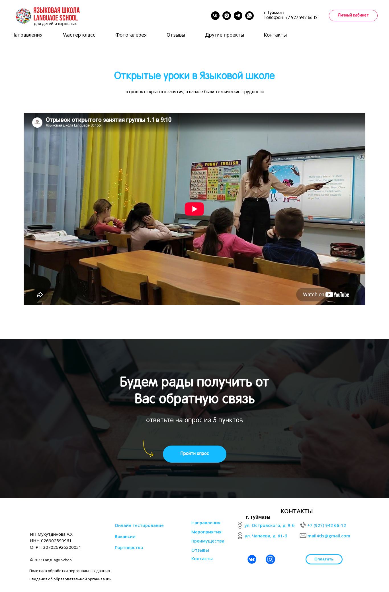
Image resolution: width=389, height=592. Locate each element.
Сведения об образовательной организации (70, 578)
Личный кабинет (353, 15)
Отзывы (200, 550)
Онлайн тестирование (139, 525)
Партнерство (129, 547)
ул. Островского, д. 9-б (270, 525)
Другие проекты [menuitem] (224, 35)
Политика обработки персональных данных (69, 570)
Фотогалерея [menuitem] (131, 35)
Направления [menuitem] (26, 35)
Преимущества (207, 541)
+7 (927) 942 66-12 (326, 525)
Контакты (202, 558)
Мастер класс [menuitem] (78, 35)
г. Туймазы (258, 517)
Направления (205, 522)
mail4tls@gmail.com (329, 536)
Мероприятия (206, 532)
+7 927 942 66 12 (301, 18)
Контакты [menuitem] (275, 35)
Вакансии (125, 536)
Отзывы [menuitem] (176, 35)
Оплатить (324, 559)
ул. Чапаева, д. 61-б (266, 536)
